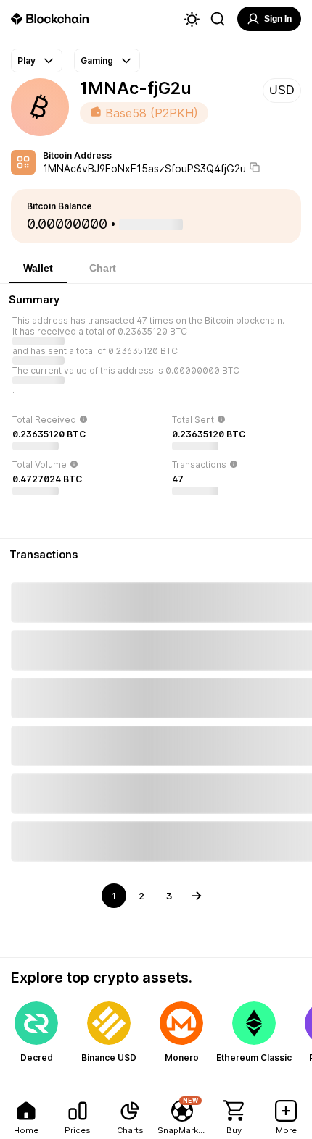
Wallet (38, 268)
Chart (102, 268)
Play (26, 60)
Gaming (97, 60)
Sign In (278, 19)
